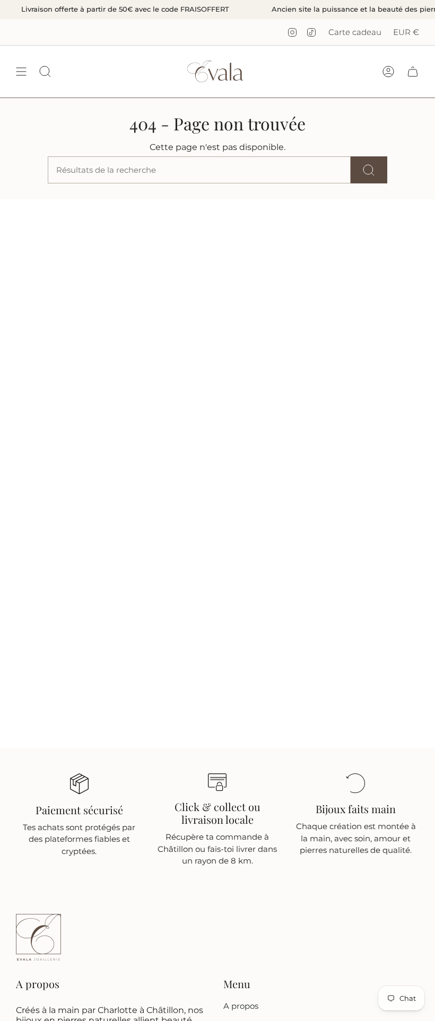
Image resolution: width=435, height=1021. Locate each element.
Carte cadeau (354, 32)
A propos (240, 1006)
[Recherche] (369, 169)
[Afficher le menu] (21, 71)
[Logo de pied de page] (38, 937)
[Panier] (413, 71)
